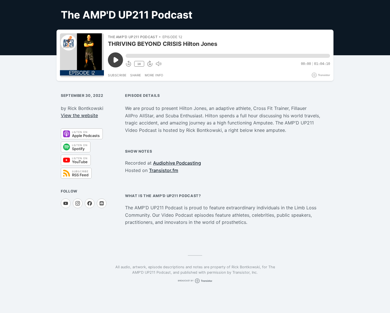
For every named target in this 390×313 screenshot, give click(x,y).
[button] (228, 56)
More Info (154, 75)
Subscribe (117, 75)
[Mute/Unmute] (158, 63)
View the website (79, 115)
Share (135, 75)
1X (139, 64)
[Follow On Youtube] (66, 203)
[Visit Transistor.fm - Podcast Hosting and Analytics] (321, 75)
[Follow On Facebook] (90, 203)
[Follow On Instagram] (78, 203)
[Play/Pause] (82, 55)
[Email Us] (101, 203)
